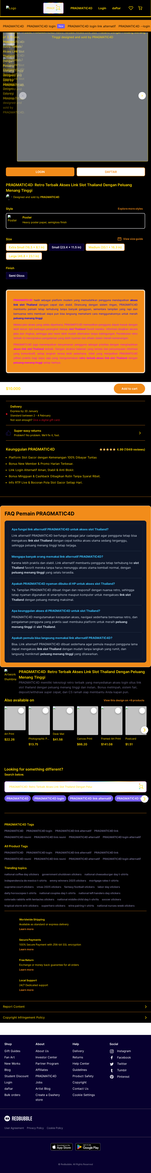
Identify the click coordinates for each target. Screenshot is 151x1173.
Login (8, 1082)
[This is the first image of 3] (23, 95)
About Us (42, 1051)
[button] (9, 36)
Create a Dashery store (48, 1097)
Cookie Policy (55, 1127)
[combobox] (53, 8)
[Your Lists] (131, 8)
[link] (17, 798)
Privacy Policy (35, 1127)
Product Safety (83, 1076)
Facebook (124, 1057)
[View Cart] (140, 8)
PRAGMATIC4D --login (134, 26)
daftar (8, 1088)
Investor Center (46, 1057)
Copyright (80, 1082)
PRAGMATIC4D (13, 26)
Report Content (14, 1006)
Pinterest (123, 1076)
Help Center (81, 1063)
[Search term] (58, 8)
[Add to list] (21, 711)
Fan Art (9, 1057)
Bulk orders (12, 1095)
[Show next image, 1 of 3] (142, 95)
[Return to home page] (22, 8)
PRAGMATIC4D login (45, 26)
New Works (12, 1063)
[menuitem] (13, 26)
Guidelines (80, 1070)
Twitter (122, 1064)
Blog (7, 1070)
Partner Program (47, 1063)
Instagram (124, 1051)
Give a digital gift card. (46, 419)
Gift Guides (12, 1051)
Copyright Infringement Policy (24, 1017)
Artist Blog (43, 1088)
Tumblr (122, 1070)
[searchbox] (75, 787)
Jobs (39, 1082)
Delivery (78, 1051)
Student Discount (16, 1076)
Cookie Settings (84, 1094)
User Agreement (14, 1127)
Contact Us (80, 1088)
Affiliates (42, 1070)
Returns (78, 1057)
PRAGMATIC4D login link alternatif (92, 26)
